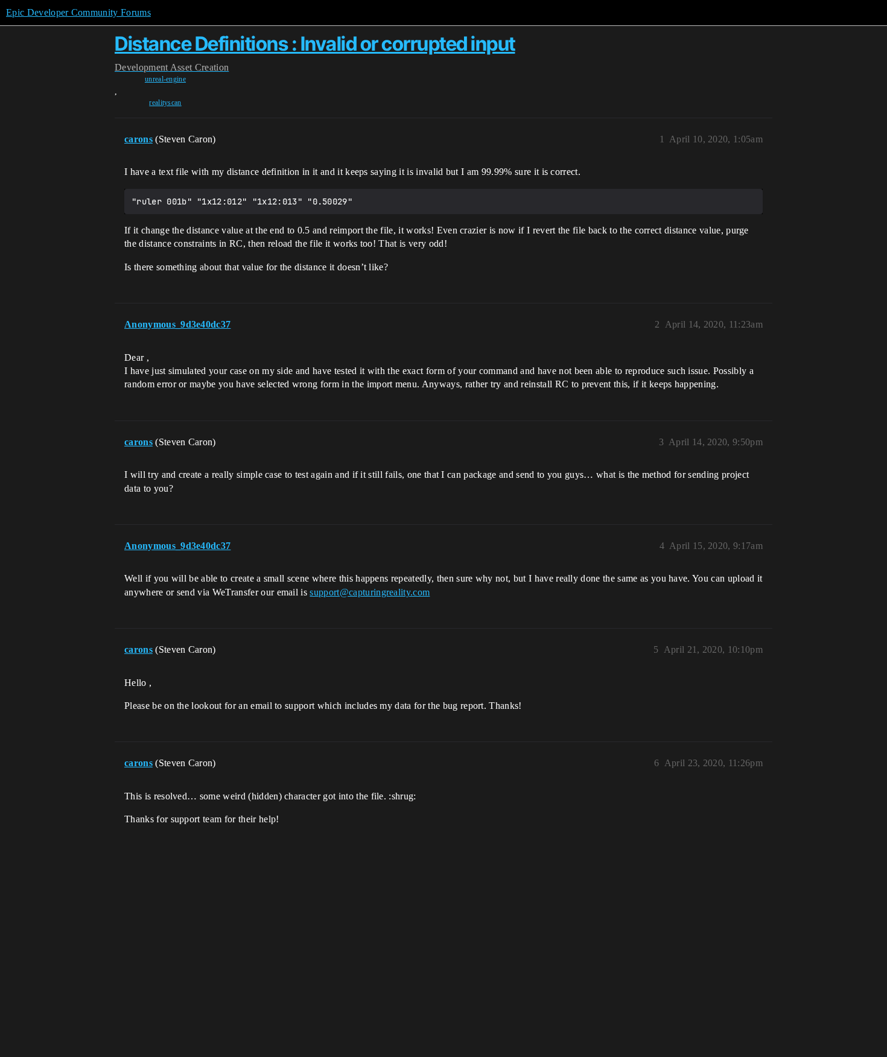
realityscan (165, 102)
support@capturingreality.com (370, 592)
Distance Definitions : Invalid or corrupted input (315, 44)
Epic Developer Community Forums (78, 12)
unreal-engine (165, 79)
